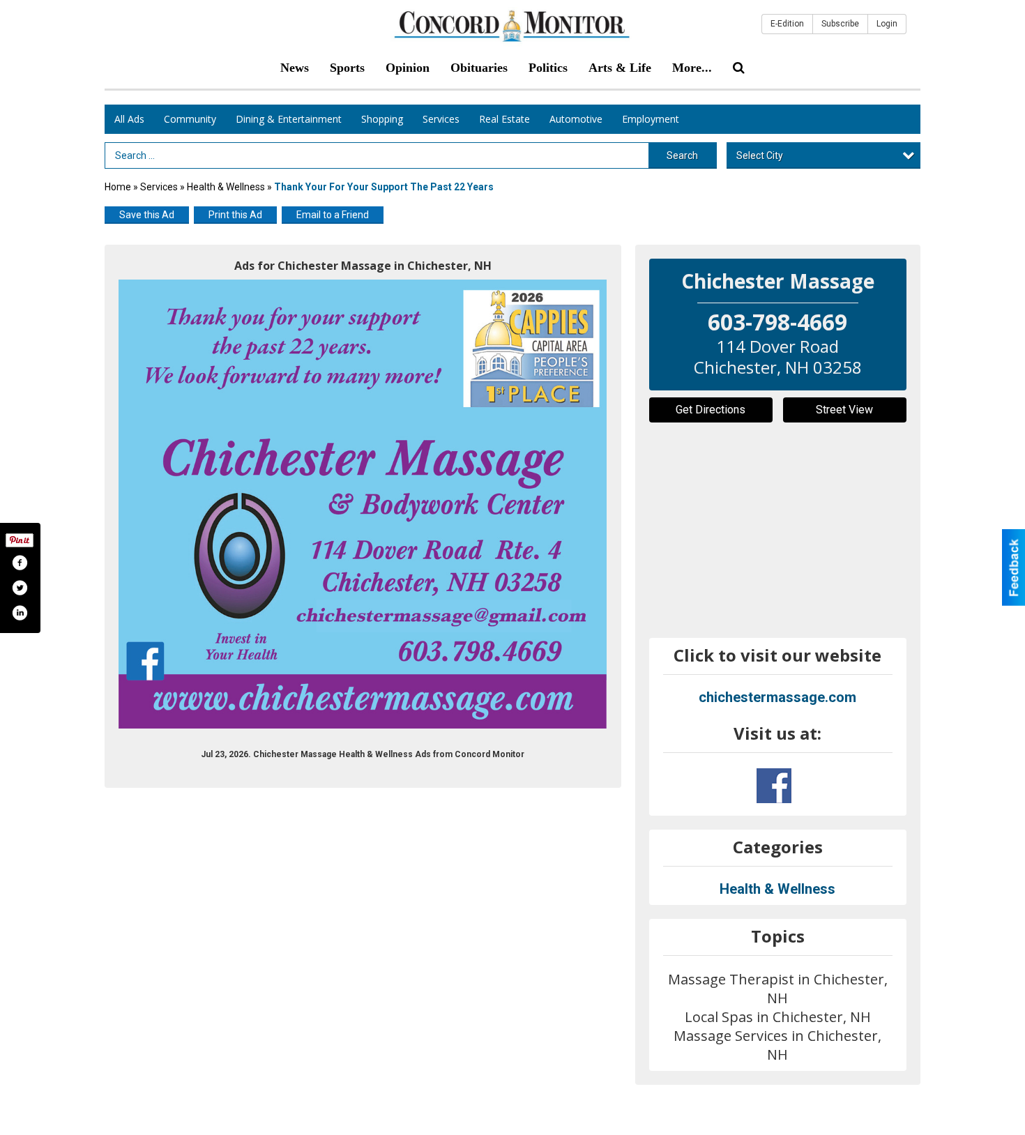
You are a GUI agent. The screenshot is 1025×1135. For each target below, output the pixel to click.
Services (441, 118)
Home (118, 186)
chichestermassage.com (777, 697)
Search (682, 155)
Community (190, 118)
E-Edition (787, 24)
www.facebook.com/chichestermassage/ (774, 785)
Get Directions (710, 409)
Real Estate (504, 118)
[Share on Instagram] (19, 613)
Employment (650, 118)
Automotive (575, 118)
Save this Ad (146, 214)
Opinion (408, 68)
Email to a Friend (332, 214)
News (294, 68)
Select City (759, 155)
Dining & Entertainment (289, 118)
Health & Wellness (226, 186)
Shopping (382, 118)
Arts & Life (620, 68)
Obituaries (479, 68)
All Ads (129, 118)
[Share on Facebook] (19, 562)
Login (886, 24)
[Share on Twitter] (19, 587)
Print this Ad (235, 214)
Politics (548, 68)
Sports (347, 68)
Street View (844, 409)
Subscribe (840, 24)
